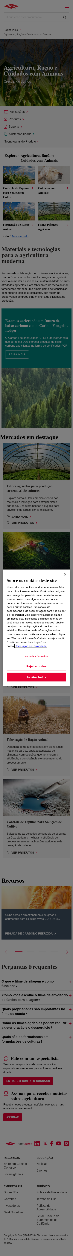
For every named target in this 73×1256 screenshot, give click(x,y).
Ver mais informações (36, 656)
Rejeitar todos (36, 666)
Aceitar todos (36, 677)
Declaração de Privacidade (31, 645)
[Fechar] (65, 574)
